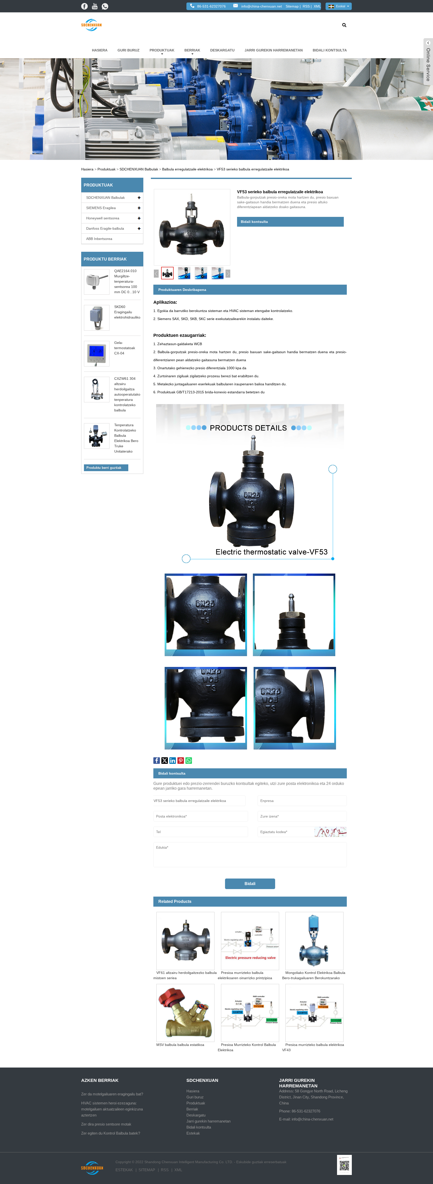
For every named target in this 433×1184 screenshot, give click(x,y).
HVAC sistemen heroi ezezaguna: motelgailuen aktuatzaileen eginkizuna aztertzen (112, 1109)
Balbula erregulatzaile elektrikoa (187, 169)
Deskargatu (222, 50)
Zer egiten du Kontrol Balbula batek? (110, 1133)
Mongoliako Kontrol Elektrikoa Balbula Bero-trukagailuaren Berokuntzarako (313, 975)
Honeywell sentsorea (102, 218)
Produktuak (162, 50)
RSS (306, 6)
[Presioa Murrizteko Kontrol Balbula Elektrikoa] (250, 1011)
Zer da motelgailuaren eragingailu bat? (112, 1094)
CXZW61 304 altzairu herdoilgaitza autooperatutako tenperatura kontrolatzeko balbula (127, 394)
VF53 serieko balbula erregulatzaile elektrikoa (253, 169)
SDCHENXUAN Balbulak (139, 169)
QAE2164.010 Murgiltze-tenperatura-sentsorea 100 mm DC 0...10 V (127, 281)
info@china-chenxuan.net (261, 6)
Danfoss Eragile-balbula (105, 228)
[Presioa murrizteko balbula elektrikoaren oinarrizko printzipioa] (250, 939)
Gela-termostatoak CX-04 (124, 348)
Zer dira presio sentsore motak (106, 1124)
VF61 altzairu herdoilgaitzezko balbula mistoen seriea (185, 975)
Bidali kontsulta (330, 50)
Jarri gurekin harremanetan (274, 50)
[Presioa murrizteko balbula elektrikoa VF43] (314, 1011)
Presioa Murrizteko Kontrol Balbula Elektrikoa (247, 1047)
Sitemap (292, 6)
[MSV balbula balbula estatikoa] (185, 1011)
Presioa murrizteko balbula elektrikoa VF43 (313, 1047)
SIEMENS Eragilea (101, 208)
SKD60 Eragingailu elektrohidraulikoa (128, 312)
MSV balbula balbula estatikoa (180, 1044)
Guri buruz (129, 50)
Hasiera (99, 50)
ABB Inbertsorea (99, 239)
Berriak (192, 50)
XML (317, 6)
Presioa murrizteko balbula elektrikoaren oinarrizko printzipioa (245, 975)
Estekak (193, 1133)
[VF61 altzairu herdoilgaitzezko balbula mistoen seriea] (185, 939)
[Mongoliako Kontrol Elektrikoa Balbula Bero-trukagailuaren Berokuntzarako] (314, 939)
